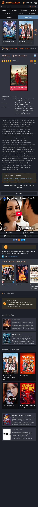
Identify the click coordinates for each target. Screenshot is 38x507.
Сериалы (24, 10)
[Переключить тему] (31, 2)
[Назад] (35, 34)
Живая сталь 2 (17, 334)
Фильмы (14, 10)
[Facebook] (16, 240)
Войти (27, 3)
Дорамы (33, 10)
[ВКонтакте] (14, 240)
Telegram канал (13, 256)
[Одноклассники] (19, 240)
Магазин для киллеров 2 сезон (27, 406)
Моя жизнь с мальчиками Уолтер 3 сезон (9, 377)
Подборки (32, 14)
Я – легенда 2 (16, 320)
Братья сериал (17, 430)
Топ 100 (9, 17)
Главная (4, 10)
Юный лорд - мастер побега (21, 415)
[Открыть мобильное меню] (35, 2)
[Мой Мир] (22, 240)
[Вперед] (35, 30)
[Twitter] (24, 240)
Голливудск (24, 376)
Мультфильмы (8, 14)
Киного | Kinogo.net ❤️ (10, 48)
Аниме (20, 14)
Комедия (27, 48)
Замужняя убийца (8, 406)
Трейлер (19, 193)
